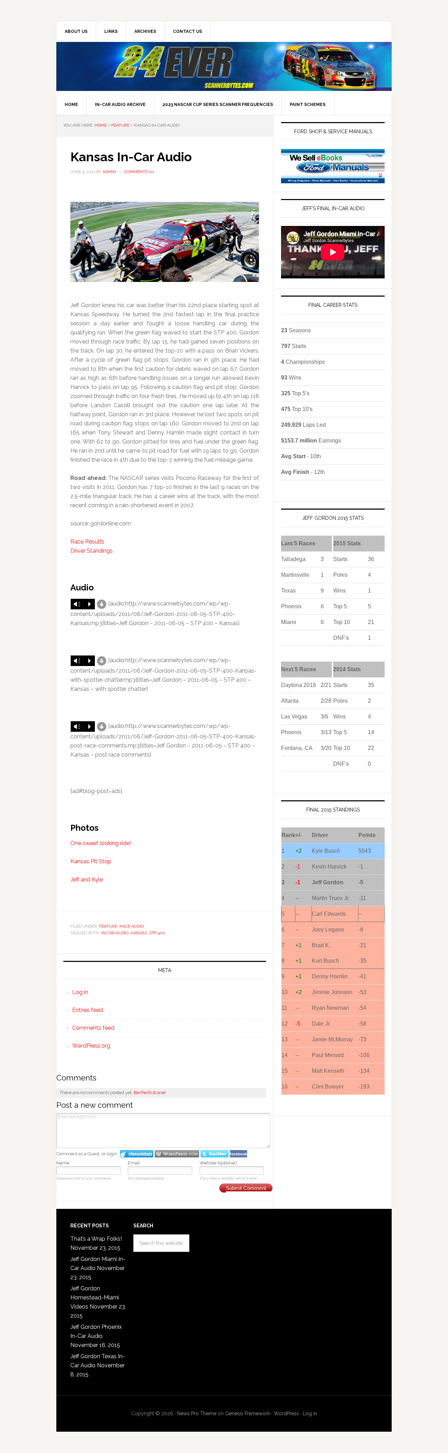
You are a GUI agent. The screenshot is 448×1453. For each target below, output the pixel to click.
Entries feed (87, 1010)
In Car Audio (114, 932)
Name (62, 1162)
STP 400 (157, 932)
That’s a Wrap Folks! (96, 1238)
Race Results (87, 541)
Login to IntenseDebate (136, 1153)
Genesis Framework (247, 1413)
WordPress (286, 1413)
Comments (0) (139, 171)
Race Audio (131, 926)
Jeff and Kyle (86, 879)
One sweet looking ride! (100, 843)
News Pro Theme (196, 1413)
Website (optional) (218, 1162)
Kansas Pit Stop (90, 861)
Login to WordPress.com (177, 1153)
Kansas (139, 932)
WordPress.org (91, 1045)
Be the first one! (150, 1092)
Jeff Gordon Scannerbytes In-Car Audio (224, 66)
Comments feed (93, 1028)
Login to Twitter (215, 1153)
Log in (80, 992)
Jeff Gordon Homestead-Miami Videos (94, 1297)
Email (134, 1162)
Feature (108, 926)
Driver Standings (91, 550)
